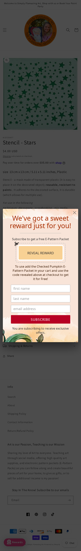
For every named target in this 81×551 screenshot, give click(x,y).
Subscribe (40, 319)
